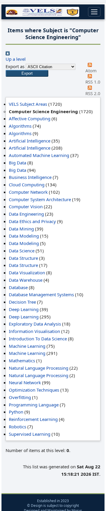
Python (16, 412)
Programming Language (34, 405)
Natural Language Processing (38, 368)
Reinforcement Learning (33, 419)
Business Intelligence (30, 177)
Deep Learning (24, 309)
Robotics (17, 427)
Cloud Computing (26, 185)
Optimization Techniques (34, 390)
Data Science (21, 251)
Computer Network (28, 192)
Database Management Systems (41, 294)
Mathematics (22, 360)
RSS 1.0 (92, 82)
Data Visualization (27, 272)
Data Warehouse (25, 280)
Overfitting (20, 397)
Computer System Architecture (40, 199)
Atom (91, 70)
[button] (27, 73)
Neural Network (25, 382)
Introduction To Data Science (38, 339)
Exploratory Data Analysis (35, 324)
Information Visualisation (34, 331)
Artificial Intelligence (29, 141)
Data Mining (21, 229)
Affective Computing (29, 118)
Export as (15, 66)
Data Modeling (24, 236)
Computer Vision (26, 206)
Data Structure (23, 258)
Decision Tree (22, 302)
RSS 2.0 (92, 93)
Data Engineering (26, 214)
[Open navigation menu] (94, 12)
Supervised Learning (29, 434)
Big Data (17, 163)
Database (18, 287)
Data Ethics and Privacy (32, 221)
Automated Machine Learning (39, 155)
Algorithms (20, 126)
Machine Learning (27, 346)
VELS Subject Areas (28, 104)
